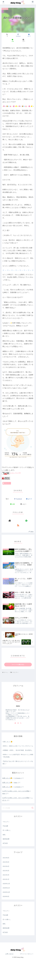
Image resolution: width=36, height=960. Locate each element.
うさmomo (17, 778)
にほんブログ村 (15, 473)
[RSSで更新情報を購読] (18, 525)
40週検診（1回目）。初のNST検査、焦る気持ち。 (18, 750)
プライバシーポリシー (26, 954)
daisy (18, 706)
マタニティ (7, 483)
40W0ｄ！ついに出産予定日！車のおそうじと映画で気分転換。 (18, 756)
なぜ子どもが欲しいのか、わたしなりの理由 (15, 791)
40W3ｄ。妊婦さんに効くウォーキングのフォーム (18, 746)
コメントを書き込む (18, 664)
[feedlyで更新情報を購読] (26, 520)
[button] (23, 40)
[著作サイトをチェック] (10, 520)
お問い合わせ (9, 954)
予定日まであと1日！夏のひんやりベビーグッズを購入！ (18, 762)
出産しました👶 (7, 741)
